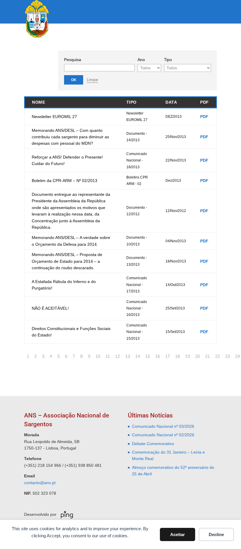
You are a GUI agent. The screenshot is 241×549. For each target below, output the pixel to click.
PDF (204, 116)
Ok (73, 80)
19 (187, 356)
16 (157, 356)
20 (197, 356)
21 (207, 356)
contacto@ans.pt (40, 482)
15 (147, 356)
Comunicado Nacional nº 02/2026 (163, 434)
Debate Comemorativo (153, 443)
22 (217, 356)
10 (98, 356)
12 (117, 356)
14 (137, 356)
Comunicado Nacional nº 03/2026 (163, 426)
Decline (216, 534)
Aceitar (177, 534)
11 (108, 356)
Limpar (92, 80)
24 (237, 356)
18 (177, 356)
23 (227, 356)
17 (167, 356)
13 (127, 356)
